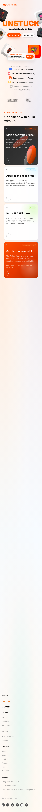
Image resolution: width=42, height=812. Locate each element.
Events (4, 761)
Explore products (10, 512)
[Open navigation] (38, 6)
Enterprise (5, 723)
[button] (21, 675)
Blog (3, 769)
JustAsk (18, 502)
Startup (4, 720)
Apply (29, 56)
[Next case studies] (9, 412)
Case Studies (6, 773)
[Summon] (21, 703)
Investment (5, 742)
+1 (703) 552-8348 (9, 788)
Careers (4, 757)
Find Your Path (28, 35)
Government (6, 727)
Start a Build (13, 35)
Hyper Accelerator (8, 738)
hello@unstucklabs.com (10, 784)
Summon (7, 506)
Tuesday (5, 765)
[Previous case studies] (4, 412)
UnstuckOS (7, 502)
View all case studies (11, 466)
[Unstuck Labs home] (10, 5)
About (4, 753)
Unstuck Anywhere (30, 502)
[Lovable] (21, 709)
